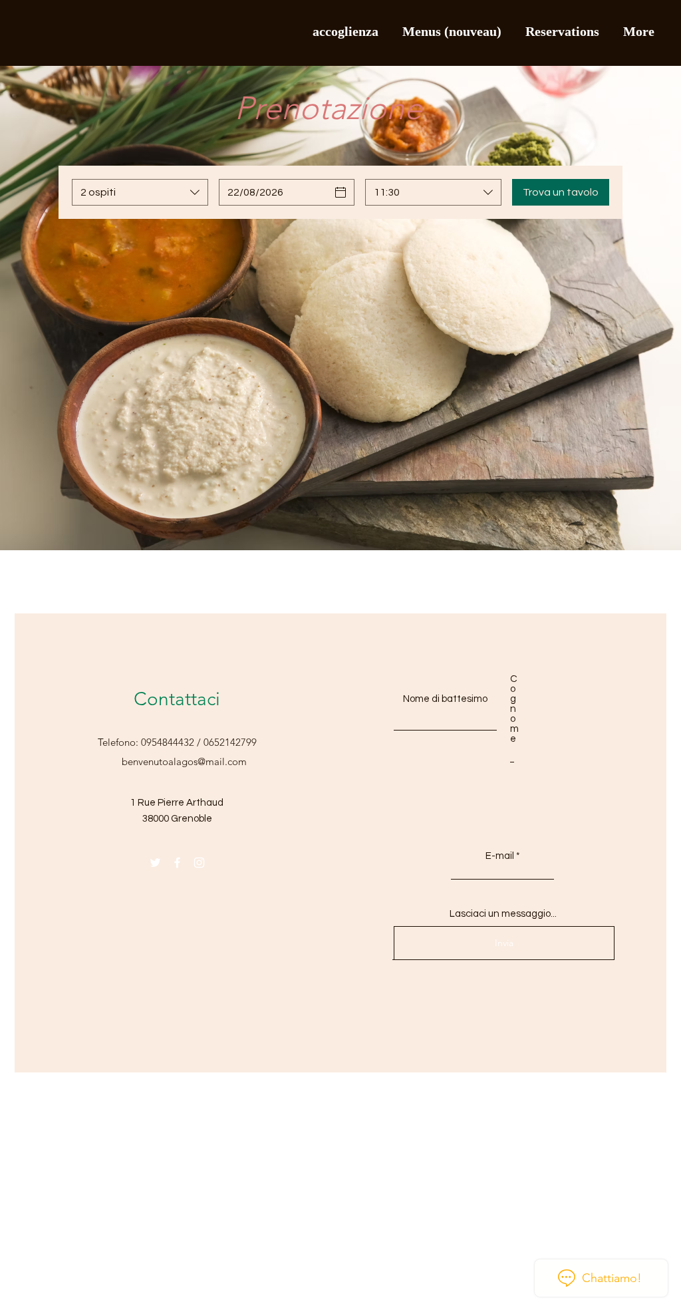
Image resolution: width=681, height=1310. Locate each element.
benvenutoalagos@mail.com (184, 761)
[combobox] (140, 192)
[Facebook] (177, 863)
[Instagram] (199, 863)
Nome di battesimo (445, 699)
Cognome (511, 709)
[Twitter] (155, 863)
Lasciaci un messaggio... (503, 914)
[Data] (340, 192)
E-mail (499, 856)
